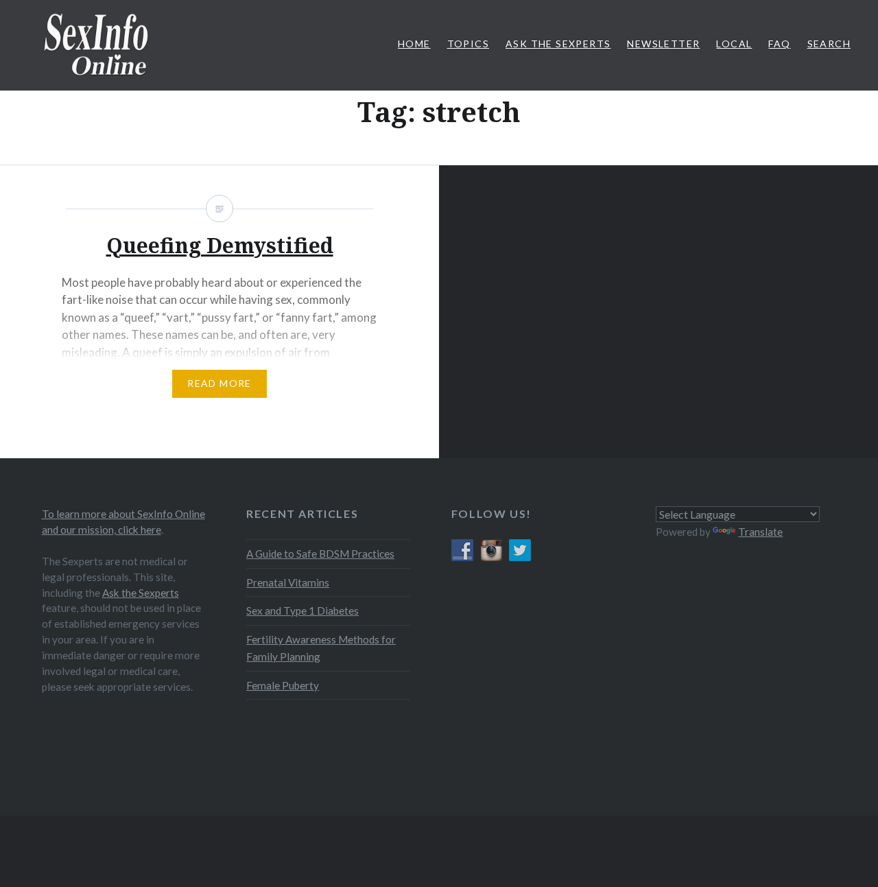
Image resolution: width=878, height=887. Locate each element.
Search (829, 43)
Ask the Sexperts (140, 593)
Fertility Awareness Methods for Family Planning (321, 648)
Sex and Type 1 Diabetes (302, 610)
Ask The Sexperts (558, 43)
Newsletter (663, 43)
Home (414, 43)
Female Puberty (282, 685)
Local (734, 43)
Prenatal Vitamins (287, 582)
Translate (760, 531)
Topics (468, 43)
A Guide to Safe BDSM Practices (320, 553)
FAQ (779, 43)
